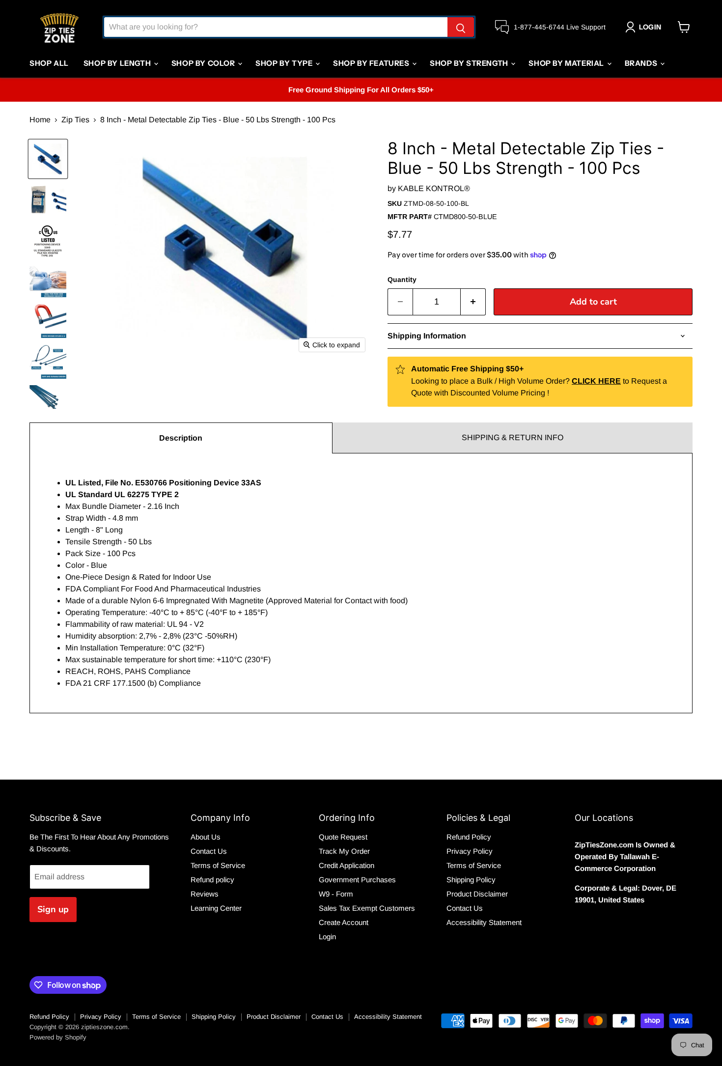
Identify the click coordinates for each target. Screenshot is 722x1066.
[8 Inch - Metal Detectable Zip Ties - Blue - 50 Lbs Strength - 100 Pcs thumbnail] (47, 159)
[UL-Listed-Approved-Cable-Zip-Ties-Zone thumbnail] (47, 240)
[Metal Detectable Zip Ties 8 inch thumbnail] (47, 199)
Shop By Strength (470, 63)
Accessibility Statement (484, 922)
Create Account (343, 922)
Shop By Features (372, 63)
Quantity (402, 279)
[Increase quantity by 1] (473, 301)
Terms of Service (218, 865)
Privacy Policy (469, 851)
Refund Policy (468, 837)
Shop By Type (284, 63)
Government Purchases (357, 879)
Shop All (49, 63)
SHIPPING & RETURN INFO (512, 437)
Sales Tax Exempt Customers (367, 908)
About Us (206, 837)
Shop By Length (118, 63)
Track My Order (344, 851)
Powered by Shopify (57, 1037)
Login (327, 936)
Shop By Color (204, 63)
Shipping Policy (471, 879)
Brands (642, 63)
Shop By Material (567, 63)
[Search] (460, 27)
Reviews (205, 894)
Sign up (53, 909)
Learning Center (216, 908)
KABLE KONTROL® (434, 188)
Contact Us (209, 851)
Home (40, 119)
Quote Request (343, 837)
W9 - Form (336, 894)
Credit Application (346, 865)
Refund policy (212, 879)
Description (180, 438)
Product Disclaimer (477, 894)
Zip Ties (75, 119)
